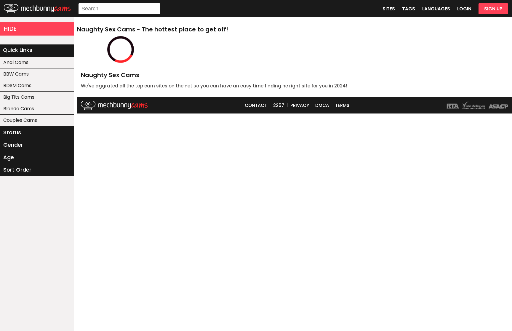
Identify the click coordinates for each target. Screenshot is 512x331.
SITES (389, 9)
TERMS (342, 105)
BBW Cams (16, 74)
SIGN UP (493, 9)
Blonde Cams (18, 108)
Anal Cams (15, 62)
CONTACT (256, 105)
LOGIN (464, 9)
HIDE (10, 29)
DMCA (322, 105)
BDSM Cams (17, 85)
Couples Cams (20, 120)
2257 (278, 105)
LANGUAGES (436, 9)
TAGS (408, 9)
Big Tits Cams (18, 97)
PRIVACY (299, 105)
